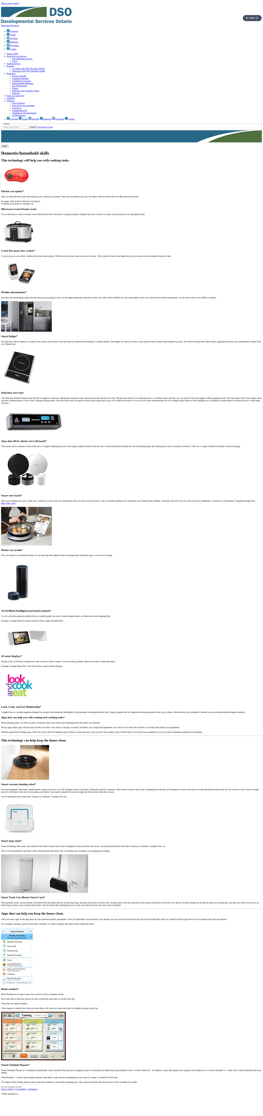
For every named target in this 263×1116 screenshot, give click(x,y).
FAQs (14, 61)
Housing (10, 66)
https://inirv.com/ (8, 503)
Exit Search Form (45, 127)
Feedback (11, 98)
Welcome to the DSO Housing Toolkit (28, 71)
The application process (22, 59)
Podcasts (16, 93)
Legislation (32, 1089)
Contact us (16, 108)
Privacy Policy (7, 1089)
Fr (15, 25)
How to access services (17, 56)
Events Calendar (19, 76)
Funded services (14, 63)
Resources (11, 73)
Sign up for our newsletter (23, 105)
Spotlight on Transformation (24, 113)
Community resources (21, 81)
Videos (15, 88)
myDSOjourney (19, 115)
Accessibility (20, 1089)
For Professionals (19, 86)
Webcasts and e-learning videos (25, 91)
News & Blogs (18, 103)
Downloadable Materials (22, 83)
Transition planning (20, 78)
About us (11, 100)
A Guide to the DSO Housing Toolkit (28, 68)
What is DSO (12, 54)
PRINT (5, 146)
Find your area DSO (15, 96)
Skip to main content (10, 3)
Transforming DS (19, 110)
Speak (251, 18)
